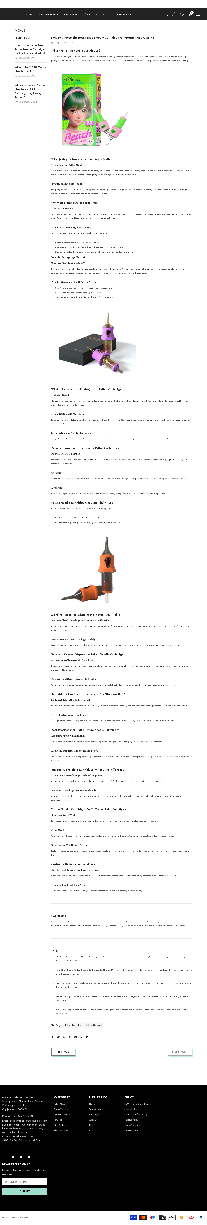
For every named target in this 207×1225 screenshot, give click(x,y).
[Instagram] (13, 1157)
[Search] (166, 14)
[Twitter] (58, 1037)
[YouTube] (29, 1157)
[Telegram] (75, 1037)
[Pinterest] (64, 1037)
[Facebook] (52, 1037)
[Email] (81, 1037)
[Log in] (174, 14)
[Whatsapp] (87, 1037)
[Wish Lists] (182, 14)
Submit (25, 1191)
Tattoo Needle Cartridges (81, 50)
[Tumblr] (69, 1037)
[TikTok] (21, 1157)
